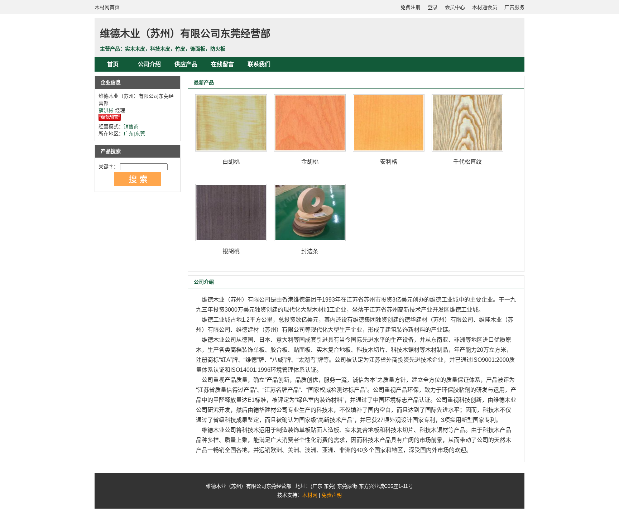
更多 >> (502, 82)
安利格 (388, 162)
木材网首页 (107, 7)
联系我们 (259, 64)
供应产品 (185, 64)
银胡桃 (231, 251)
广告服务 (514, 7)
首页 (113, 64)
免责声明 (332, 495)
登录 (433, 7)
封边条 (309, 251)
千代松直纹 (467, 162)
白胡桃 (231, 162)
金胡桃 (309, 162)
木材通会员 (484, 7)
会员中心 (455, 7)
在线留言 (222, 64)
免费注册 (410, 7)
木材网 (309, 495)
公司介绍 (149, 64)
